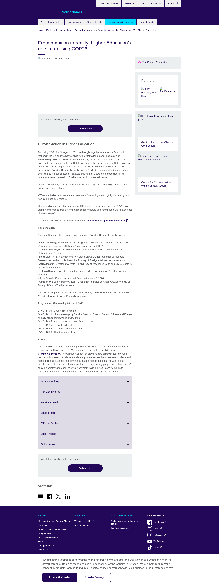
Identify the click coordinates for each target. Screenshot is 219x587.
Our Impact (43, 525)
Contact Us (43, 549)
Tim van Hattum (57, 393)
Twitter (156, 528)
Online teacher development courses (124, 522)
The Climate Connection (155, 62)
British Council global (108, 3)
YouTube (157, 541)
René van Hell (56, 404)
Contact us (156, 3)
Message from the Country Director (54, 521)
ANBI (40, 541)
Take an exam (74, 22)
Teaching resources (120, 528)
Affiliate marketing (82, 525)
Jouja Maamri (55, 414)
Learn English (54, 22)
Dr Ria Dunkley (56, 383)
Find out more (85, 128)
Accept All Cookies (60, 577)
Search (179, 3)
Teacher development (121, 515)
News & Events (147, 22)
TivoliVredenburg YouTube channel (105, 220)
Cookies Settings (95, 577)
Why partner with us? (84, 521)
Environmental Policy (48, 537)
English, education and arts (120, 22)
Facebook (158, 522)
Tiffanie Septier (56, 425)
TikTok (156, 548)
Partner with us (81, 515)
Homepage (41, 22)
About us (42, 515)
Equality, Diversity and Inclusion (53, 529)
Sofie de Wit (55, 446)
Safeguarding (44, 533)
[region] (109, 570)
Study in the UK (94, 22)
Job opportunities (46, 545)
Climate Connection (49, 353)
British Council (47, 12)
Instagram (158, 535)
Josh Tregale (55, 435)
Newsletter (130, 3)
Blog (143, 3)
